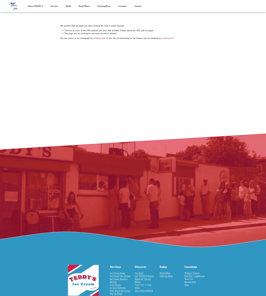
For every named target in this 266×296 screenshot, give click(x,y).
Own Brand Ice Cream (120, 291)
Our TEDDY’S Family (144, 276)
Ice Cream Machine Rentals (119, 280)
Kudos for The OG (143, 279)
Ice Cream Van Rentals (120, 276)
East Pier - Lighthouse (194, 276)
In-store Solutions (118, 288)
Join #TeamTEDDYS (144, 291)
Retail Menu (84, 6)
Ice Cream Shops (117, 273)
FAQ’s (137, 288)
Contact (138, 6)
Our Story (139, 273)
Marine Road (190, 282)
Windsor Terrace (192, 273)
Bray (186, 285)
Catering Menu (104, 6)
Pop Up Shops (116, 293)
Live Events (115, 285)
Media (137, 282)
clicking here (99, 38)
